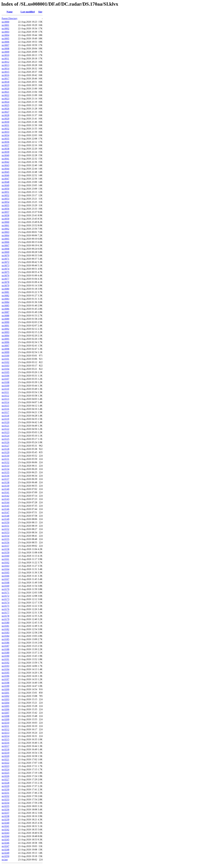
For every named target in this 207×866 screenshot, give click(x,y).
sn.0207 (5, 712)
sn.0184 (5, 636)
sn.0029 (5, 118)
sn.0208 (5, 716)
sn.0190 (5, 656)
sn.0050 (5, 188)
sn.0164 (5, 569)
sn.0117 (5, 412)
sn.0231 (5, 793)
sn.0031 (5, 125)
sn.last (5, 859)
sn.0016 (5, 75)
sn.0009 (5, 52)
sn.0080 (5, 289)
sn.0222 (5, 762)
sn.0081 (5, 292)
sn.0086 (5, 309)
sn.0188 (5, 649)
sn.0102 (5, 362)
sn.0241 (5, 826)
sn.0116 (5, 409)
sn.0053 (5, 198)
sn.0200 (5, 689)
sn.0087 (5, 312)
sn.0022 (5, 95)
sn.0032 (5, 128)
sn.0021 (5, 92)
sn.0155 (5, 539)
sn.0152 (5, 529)
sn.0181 (5, 626)
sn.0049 (5, 185)
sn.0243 (5, 833)
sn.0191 (5, 659)
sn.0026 (5, 108)
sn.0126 (5, 442)
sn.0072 (5, 262)
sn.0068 (5, 248)
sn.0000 (5, 21)
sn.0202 (5, 696)
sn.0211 (5, 726)
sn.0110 (5, 389)
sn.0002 (5, 28)
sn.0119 (5, 419)
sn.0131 (5, 459)
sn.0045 (5, 172)
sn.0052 (5, 195)
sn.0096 (5, 342)
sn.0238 (5, 816)
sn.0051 (5, 192)
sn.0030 (5, 122)
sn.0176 (5, 609)
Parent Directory (9, 18)
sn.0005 (5, 38)
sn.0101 (5, 359)
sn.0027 (5, 112)
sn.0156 (5, 542)
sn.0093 (5, 332)
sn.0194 (5, 669)
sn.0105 (5, 372)
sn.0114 (5, 402)
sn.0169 (5, 586)
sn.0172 (5, 596)
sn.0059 (5, 218)
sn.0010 (5, 55)
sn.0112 (5, 395)
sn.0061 (5, 225)
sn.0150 (5, 522)
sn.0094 (5, 335)
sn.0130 (5, 455)
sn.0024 (5, 102)
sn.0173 (5, 599)
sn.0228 (5, 782)
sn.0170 (5, 589)
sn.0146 (5, 509)
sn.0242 (5, 829)
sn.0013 (5, 65)
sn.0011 (5, 58)
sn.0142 (5, 495)
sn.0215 (5, 739)
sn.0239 (5, 819)
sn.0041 (5, 158)
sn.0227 (5, 779)
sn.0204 (5, 702)
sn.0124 (5, 435)
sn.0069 (5, 252)
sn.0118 (5, 415)
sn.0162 (5, 562)
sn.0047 (5, 178)
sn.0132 (5, 462)
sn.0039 (5, 152)
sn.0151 (5, 525)
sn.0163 (5, 566)
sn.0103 (5, 365)
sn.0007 (5, 45)
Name (10, 11)
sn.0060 (5, 222)
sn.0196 (5, 676)
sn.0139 (5, 485)
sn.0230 (5, 789)
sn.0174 (5, 602)
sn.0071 (5, 258)
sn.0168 (5, 582)
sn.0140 (5, 489)
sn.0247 (5, 846)
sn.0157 (5, 546)
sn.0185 (5, 639)
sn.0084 (5, 302)
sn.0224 (5, 769)
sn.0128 (5, 449)
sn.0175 (5, 606)
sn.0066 (5, 242)
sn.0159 (5, 552)
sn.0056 (5, 208)
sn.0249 (5, 853)
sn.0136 (5, 475)
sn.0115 (5, 405)
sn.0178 (5, 616)
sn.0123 (5, 432)
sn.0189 (5, 652)
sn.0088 (5, 315)
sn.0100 (5, 355)
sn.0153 (5, 532)
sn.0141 (5, 492)
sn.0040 (5, 155)
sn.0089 (5, 319)
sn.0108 (5, 382)
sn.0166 (5, 576)
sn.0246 (5, 843)
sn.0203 (5, 699)
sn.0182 (5, 629)
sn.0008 (5, 48)
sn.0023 (5, 98)
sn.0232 (5, 796)
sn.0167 (5, 579)
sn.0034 (5, 135)
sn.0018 (5, 82)
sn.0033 (5, 132)
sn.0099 (5, 352)
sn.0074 (5, 268)
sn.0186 (5, 642)
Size (40, 11)
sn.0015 (5, 72)
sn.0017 (5, 78)
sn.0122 (5, 429)
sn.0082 (5, 295)
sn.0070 (5, 255)
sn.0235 (5, 806)
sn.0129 (5, 452)
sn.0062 (5, 228)
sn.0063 (5, 232)
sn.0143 (5, 499)
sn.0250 (5, 856)
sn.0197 (5, 679)
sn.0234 (5, 803)
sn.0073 (5, 265)
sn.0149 (5, 519)
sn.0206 (5, 709)
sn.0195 (5, 672)
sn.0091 (5, 325)
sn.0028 (5, 115)
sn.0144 (5, 502)
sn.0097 (5, 345)
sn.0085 (5, 305)
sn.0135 (5, 472)
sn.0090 (5, 322)
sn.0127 (5, 445)
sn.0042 (5, 162)
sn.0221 (5, 759)
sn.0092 (5, 329)
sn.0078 (5, 282)
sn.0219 (5, 752)
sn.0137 (5, 479)
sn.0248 (5, 849)
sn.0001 (5, 25)
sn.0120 (5, 422)
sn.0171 (5, 592)
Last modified (28, 11)
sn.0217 (5, 746)
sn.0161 (5, 559)
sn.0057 (5, 212)
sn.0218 (5, 749)
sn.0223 (5, 766)
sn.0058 (5, 215)
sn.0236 (5, 809)
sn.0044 (5, 168)
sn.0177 (5, 612)
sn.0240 (5, 823)
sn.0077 (5, 278)
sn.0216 (5, 742)
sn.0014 (5, 68)
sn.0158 (5, 549)
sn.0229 (5, 786)
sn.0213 (5, 732)
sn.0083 (5, 299)
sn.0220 (5, 756)
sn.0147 (5, 512)
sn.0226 (5, 776)
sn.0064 (5, 235)
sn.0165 (5, 572)
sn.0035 (5, 138)
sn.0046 (5, 175)
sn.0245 (5, 839)
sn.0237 (5, 813)
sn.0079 (5, 285)
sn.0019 (5, 85)
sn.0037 (5, 145)
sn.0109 (5, 385)
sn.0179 (5, 619)
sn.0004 (5, 35)
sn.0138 (5, 482)
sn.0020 (5, 88)
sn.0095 (5, 339)
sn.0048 (5, 182)
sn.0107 (5, 379)
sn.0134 (5, 469)
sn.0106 (5, 375)
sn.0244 (5, 836)
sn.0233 (5, 799)
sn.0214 (5, 736)
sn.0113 (5, 399)
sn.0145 (5, 505)
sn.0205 (5, 706)
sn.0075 (5, 272)
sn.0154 (5, 535)
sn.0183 (5, 632)
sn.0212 (5, 729)
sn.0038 (5, 148)
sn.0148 (5, 515)
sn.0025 (5, 105)
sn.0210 (5, 722)
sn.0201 (5, 692)
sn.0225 (5, 772)
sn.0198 (5, 682)
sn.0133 (5, 465)
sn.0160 (5, 556)
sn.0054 (5, 202)
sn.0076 (5, 275)
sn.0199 (5, 686)
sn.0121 (5, 425)
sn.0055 (5, 205)
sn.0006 (5, 42)
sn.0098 (5, 349)
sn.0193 (5, 666)
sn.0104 (5, 369)
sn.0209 (5, 719)
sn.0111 (5, 392)
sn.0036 (5, 142)
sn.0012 (5, 62)
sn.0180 (5, 622)
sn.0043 (5, 165)
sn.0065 (5, 238)
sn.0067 (5, 245)
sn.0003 (5, 31)
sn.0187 (5, 646)
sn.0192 (5, 662)
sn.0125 (5, 439)
